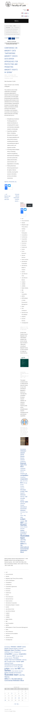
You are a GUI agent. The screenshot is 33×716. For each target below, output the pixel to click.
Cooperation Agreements (11, 586)
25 (5, 700)
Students (23, 316)
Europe (22, 484)
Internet (21, 515)
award (22, 452)
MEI (22, 290)
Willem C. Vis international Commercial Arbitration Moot (24, 548)
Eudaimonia (24, 247)
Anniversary (23, 449)
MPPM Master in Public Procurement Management (17, 627)
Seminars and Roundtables (12, 633)
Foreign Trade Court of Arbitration (24, 493)
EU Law (25, 483)
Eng (28, 13)
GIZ (26, 496)
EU (21, 482)
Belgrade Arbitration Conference (22, 459)
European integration (22, 487)
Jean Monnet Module (10, 611)
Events (11, 78)
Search (21, 202)
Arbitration (23, 451)
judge (21, 517)
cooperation (24, 479)
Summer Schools (9, 637)
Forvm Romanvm (9, 596)
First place (23, 489)
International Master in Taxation (24, 267)
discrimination (25, 480)
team (22, 538)
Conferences (7, 78)
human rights (24, 502)
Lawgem (23, 282)
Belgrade (22, 456)
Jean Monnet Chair (10, 609)
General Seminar (9, 598)
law (26, 521)
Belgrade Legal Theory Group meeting (25, 226)
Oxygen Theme (12, 711)
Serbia (23, 525)
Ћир (24, 13)
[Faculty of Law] (16, 4)
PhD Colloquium (9, 631)
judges (22, 519)
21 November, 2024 (12, 75)
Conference (22, 477)
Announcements (14, 76)
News (23, 306)
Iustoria (23, 271)
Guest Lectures (25, 259)
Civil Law (22, 471)
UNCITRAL (23, 540)
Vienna (22, 541)
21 (12, 27)
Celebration (22, 468)
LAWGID (23, 284)
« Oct (15, 704)
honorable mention (22, 499)
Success (24, 535)
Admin (5, 75)
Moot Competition (9, 623)
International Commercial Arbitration (23, 508)
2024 (14, 25)
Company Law (23, 473)
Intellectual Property (22, 504)
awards (22, 454)
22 (19, 698)
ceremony (22, 470)
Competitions (24, 235)
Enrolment (24, 245)
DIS (21, 480)
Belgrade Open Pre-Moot (23, 464)
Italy (25, 515)
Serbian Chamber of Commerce (23, 532)
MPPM (23, 296)
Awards (23, 222)
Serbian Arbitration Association (23, 527)
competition (24, 475)
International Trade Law (24, 512)
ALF (22, 218)
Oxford (25, 523)
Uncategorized (25, 322)
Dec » (18, 704)
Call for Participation (10, 580)
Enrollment (24, 243)
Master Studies (25, 288)
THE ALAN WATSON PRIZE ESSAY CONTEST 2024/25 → (16, 198)
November (8, 27)
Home (11, 25)
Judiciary (22, 521)
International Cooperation (11, 603)
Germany (22, 496)
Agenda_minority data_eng (10, 181)
